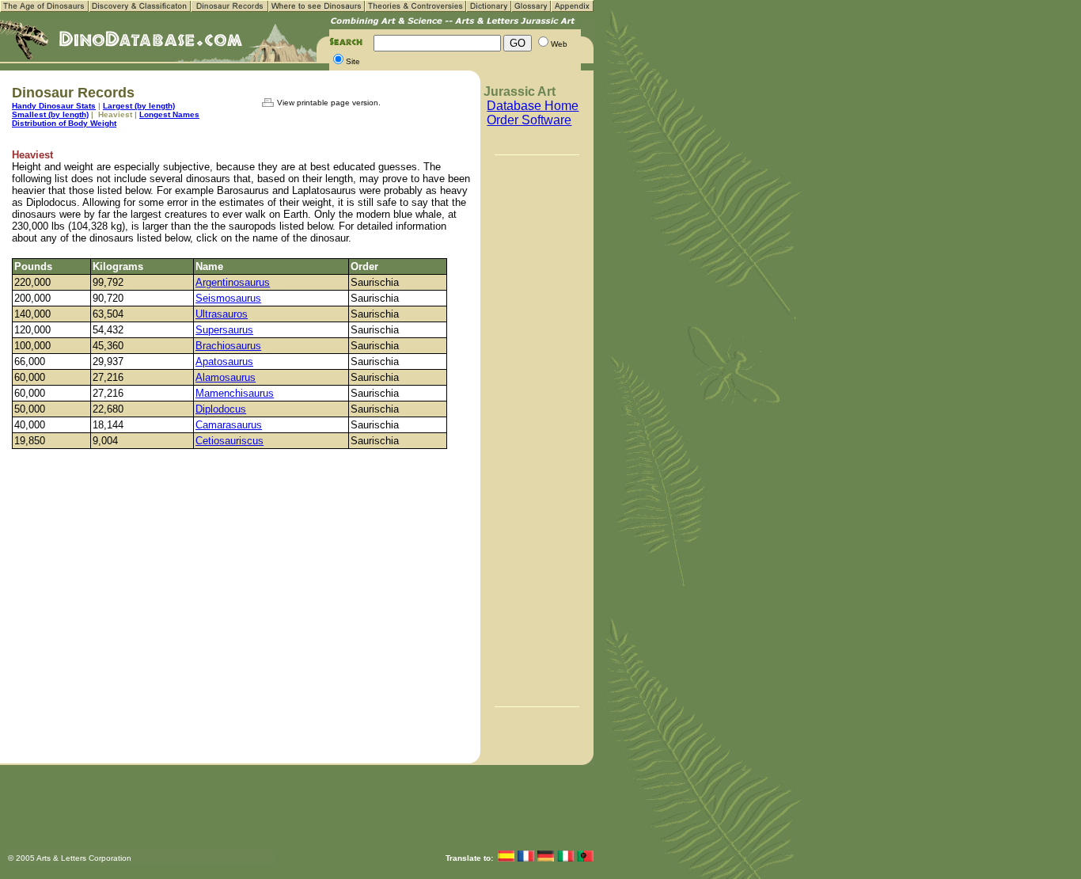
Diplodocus (220, 409)
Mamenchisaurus (234, 393)
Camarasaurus (228, 425)
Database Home (532, 105)
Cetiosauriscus (229, 441)
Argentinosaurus (232, 282)
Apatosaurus (224, 361)
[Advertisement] (537, 429)
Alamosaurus (225, 377)
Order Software (529, 120)
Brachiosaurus (228, 346)
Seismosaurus (228, 298)
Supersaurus (224, 330)
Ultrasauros (221, 314)
